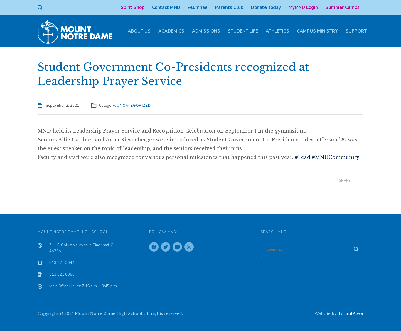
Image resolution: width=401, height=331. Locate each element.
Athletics (277, 31)
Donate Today (266, 7)
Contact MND (166, 7)
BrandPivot (351, 313)
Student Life (243, 31)
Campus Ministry (317, 31)
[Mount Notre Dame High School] (78, 31)
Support (356, 31)
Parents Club (229, 7)
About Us (139, 31)
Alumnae (198, 7)
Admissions (206, 31)
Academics (171, 31)
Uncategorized (134, 105)
